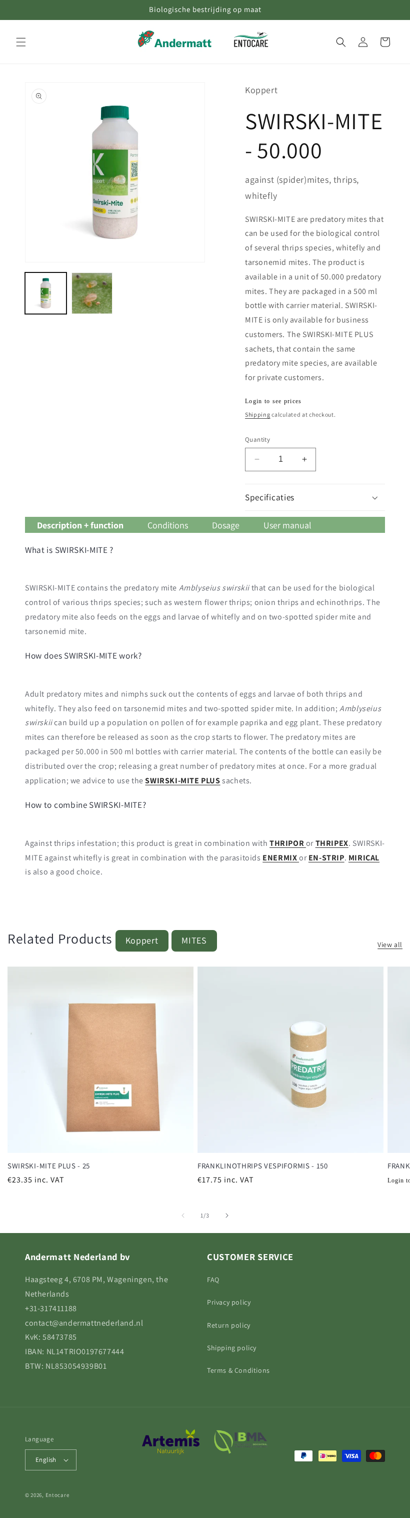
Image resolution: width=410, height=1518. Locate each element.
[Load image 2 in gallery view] (92, 293)
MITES (194, 940)
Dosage (226, 525)
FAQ (213, 1279)
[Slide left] (183, 1215)
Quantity (257, 439)
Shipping (257, 414)
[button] (21, 42)
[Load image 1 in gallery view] (45, 293)
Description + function (80, 525)
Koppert (142, 940)
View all (390, 944)
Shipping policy (231, 1347)
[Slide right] (227, 1215)
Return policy (228, 1325)
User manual (288, 525)
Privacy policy (228, 1302)
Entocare (58, 1494)
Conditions (168, 525)
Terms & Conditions (238, 1370)
